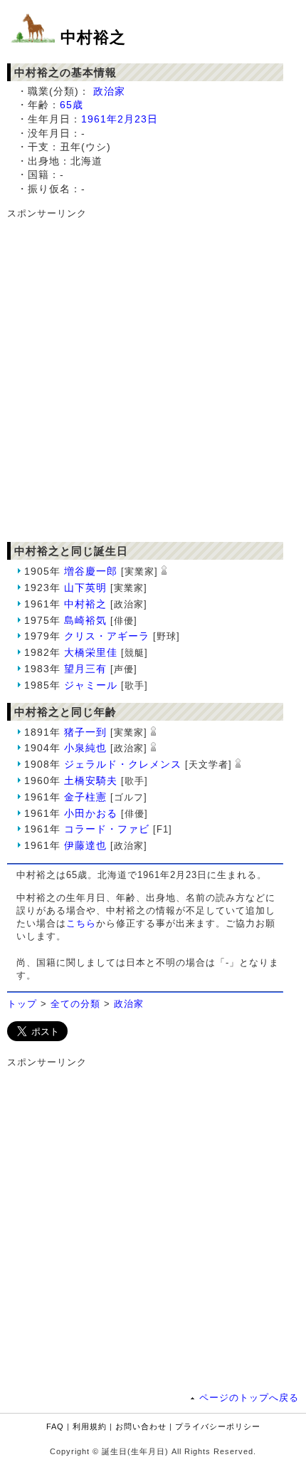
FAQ (55, 1426)
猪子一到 (85, 732)
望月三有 (85, 668)
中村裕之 (93, 37)
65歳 (71, 104)
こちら (81, 923)
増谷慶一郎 (90, 571)
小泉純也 (85, 747)
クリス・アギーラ (106, 636)
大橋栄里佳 (90, 652)
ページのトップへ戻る (249, 1397)
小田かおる (90, 813)
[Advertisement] (153, 374)
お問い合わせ (141, 1426)
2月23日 (137, 119)
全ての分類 (75, 1003)
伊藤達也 (85, 845)
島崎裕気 (85, 620)
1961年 (99, 119)
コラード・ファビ (106, 829)
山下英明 (85, 587)
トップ (22, 1003)
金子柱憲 (85, 797)
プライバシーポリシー (217, 1426)
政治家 (109, 91)
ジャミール (90, 685)
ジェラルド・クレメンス (122, 764)
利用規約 (90, 1426)
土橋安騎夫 (90, 780)
